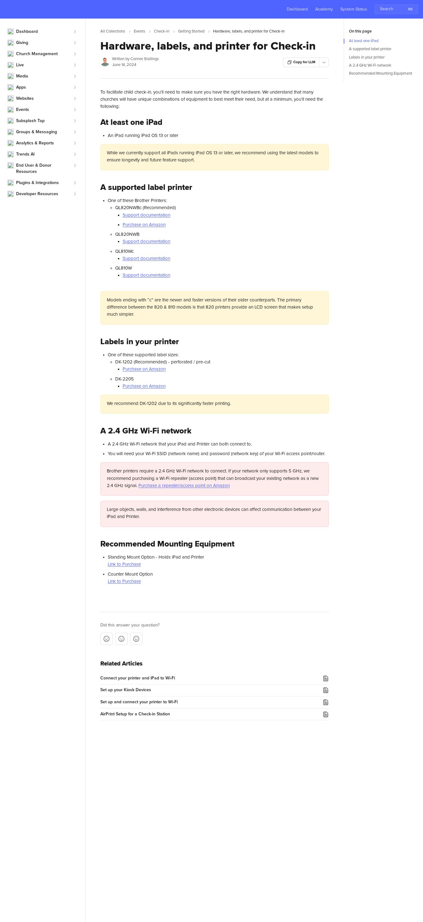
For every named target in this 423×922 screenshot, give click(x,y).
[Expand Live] (74, 65)
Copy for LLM (304, 62)
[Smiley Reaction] (136, 639)
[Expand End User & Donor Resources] (74, 165)
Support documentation (146, 215)
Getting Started (191, 31)
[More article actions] (324, 62)
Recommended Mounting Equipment (380, 74)
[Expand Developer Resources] (74, 194)
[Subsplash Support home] (6, 9)
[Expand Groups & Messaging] (74, 132)
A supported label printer (370, 49)
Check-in (161, 31)
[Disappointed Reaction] (106, 639)
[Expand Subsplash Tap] (74, 120)
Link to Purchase (124, 564)
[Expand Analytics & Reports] (74, 143)
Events (139, 31)
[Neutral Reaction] (121, 639)
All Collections (112, 31)
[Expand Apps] (74, 87)
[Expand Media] (74, 76)
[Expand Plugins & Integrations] (74, 182)
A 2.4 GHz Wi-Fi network (370, 66)
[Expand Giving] (74, 42)
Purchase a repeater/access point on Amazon (184, 485)
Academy (324, 9)
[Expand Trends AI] (74, 154)
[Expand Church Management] (74, 54)
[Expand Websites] (74, 98)
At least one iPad (363, 41)
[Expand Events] (74, 109)
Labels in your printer (367, 57)
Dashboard (297, 9)
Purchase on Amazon (144, 224)
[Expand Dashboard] (74, 31)
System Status (353, 9)
